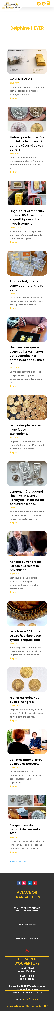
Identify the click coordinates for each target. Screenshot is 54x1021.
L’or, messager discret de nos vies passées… (26, 762)
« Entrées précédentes (16, 861)
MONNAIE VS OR (21, 79)
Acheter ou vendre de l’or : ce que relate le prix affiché (25, 566)
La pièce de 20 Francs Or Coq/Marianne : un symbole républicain (25, 636)
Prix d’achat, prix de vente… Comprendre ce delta (26, 286)
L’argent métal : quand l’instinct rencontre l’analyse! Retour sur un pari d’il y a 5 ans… (27, 498)
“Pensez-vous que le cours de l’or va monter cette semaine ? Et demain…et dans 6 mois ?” (27, 356)
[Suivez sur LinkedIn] (30, 883)
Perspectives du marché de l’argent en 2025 (26, 829)
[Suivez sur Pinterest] (35, 883)
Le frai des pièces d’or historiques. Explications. (25, 430)
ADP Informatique (31, 999)
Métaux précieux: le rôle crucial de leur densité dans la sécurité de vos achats (27, 143)
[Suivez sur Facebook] (19, 883)
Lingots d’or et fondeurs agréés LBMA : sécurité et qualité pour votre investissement (27, 217)
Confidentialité (34, 1006)
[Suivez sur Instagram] (24, 883)
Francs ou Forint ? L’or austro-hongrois (25, 700)
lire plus (13, 98)
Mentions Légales (15, 1006)
